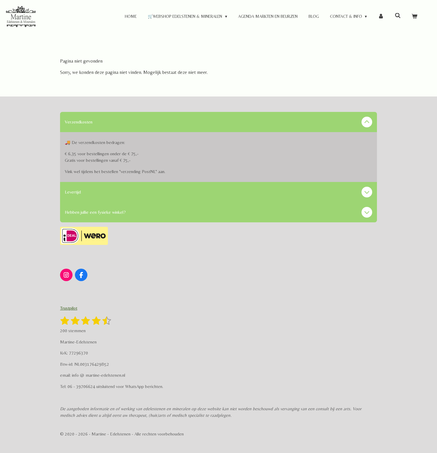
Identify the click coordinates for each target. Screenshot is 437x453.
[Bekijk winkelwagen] (414, 16)
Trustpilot (68, 308)
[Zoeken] (398, 15)
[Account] (381, 16)
